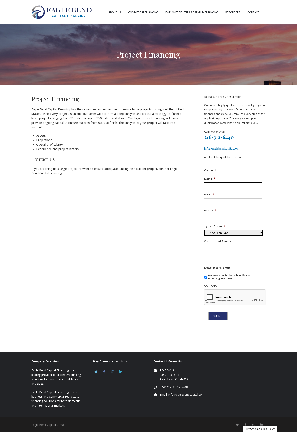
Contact (253, 12)
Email (209, 194)
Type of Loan (214, 226)
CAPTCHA (210, 285)
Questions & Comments (220, 241)
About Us (114, 12)
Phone (210, 210)
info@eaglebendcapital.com (221, 148)
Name (209, 178)
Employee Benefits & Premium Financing (191, 12)
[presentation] (235, 297)
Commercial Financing (143, 12)
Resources (232, 12)
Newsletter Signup (217, 267)
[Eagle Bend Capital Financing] (61, 12)
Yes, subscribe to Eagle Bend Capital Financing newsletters (229, 276)
